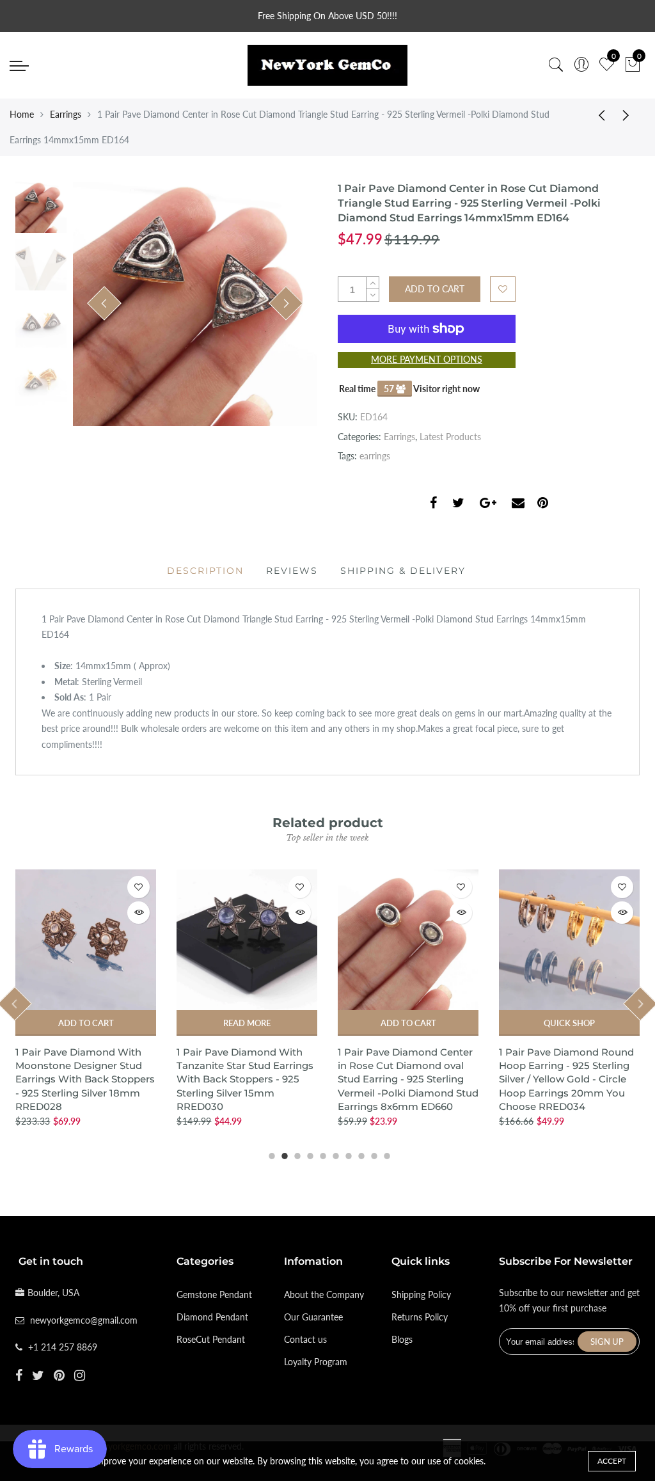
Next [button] (286, 303)
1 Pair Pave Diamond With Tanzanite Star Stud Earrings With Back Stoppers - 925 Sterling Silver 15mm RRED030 (245, 1079)
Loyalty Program (315, 1361)
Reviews (292, 570)
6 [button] (334, 1154)
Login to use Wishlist (503, 289)
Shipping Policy (421, 1294)
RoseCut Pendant (211, 1339)
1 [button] (270, 1154)
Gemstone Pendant (214, 1294)
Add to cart (86, 1023)
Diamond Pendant (212, 1316)
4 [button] (308, 1154)
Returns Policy (419, 1316)
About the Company (324, 1294)
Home (22, 114)
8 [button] (359, 1154)
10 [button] (385, 1154)
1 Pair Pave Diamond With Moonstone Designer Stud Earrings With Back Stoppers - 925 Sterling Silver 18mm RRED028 (85, 1079)
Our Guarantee (313, 1316)
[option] (195, 304)
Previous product (597, 114)
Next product (629, 114)
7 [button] (346, 1154)
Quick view (138, 912)
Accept (611, 1461)
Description (205, 570)
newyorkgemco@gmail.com (84, 1320)
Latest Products (450, 436)
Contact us (305, 1339)
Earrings (65, 114)
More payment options (426, 359)
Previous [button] (104, 303)
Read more (247, 1023)
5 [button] (321, 1154)
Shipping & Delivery (403, 570)
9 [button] (372, 1154)
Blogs (402, 1339)
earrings (374, 455)
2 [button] (283, 1154)
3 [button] (295, 1154)
